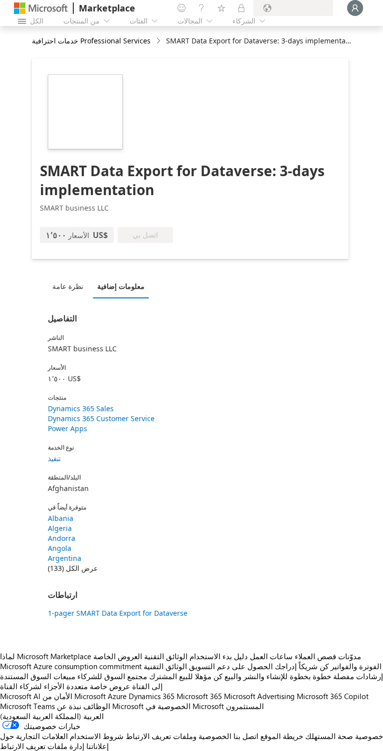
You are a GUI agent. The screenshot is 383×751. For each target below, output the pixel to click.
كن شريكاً (314, 666)
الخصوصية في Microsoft (185, 706)
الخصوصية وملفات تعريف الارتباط (178, 736)
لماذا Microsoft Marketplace (45, 656)
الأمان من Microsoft (74, 696)
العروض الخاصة (117, 656)
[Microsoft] (41, 8)
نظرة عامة (67, 286)
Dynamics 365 (152, 696)
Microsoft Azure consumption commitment (72, 666)
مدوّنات (349, 656)
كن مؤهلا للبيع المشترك (185, 676)
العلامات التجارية (42, 736)
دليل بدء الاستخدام (219, 656)
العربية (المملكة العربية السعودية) (52, 716)
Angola (59, 548)
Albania (60, 518)
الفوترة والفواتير (356, 666)
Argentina (64, 558)
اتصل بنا (245, 736)
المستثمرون (245, 706)
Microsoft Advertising (259, 696)
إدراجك (286, 666)
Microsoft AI (20, 696)
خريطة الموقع (281, 736)
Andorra (61, 538)
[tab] (70, 286)
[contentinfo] (159, 41)
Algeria (60, 528)
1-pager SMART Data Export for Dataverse (118, 613)
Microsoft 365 (199, 696)
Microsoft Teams (27, 706)
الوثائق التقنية (166, 656)
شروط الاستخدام (97, 736)
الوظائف (96, 706)
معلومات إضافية (121, 286)
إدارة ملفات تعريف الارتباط (42, 746)
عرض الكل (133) (73, 568)
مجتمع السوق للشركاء (112, 676)
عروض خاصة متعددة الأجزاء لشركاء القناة (65, 686)
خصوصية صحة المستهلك (344, 736)
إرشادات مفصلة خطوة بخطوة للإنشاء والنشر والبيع (303, 676)
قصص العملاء (315, 656)
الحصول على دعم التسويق (231, 666)
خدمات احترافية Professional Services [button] (91, 40)
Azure (117, 696)
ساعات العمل (271, 656)
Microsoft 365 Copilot (333, 696)
